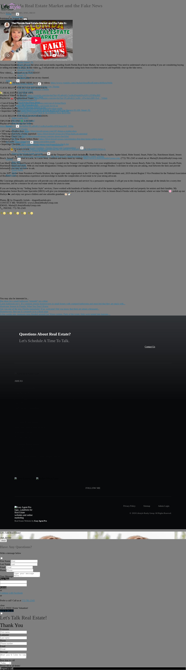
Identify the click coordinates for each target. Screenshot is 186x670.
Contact (9, 159)
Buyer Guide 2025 (20, 131)
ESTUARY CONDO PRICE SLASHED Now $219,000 (43, 113)
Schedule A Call (19, 167)
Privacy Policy (129, 506)
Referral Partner (19, 164)
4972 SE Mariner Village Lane (31, 107)
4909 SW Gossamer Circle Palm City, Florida (38, 86)
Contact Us (150, 346)
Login (14, 139)
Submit (3, 587)
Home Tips (11, 175)
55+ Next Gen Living (16, 142)
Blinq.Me (16, 162)
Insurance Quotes (20, 129)
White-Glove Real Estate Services (27, 153)
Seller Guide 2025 (20, 118)
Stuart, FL (22, 75)
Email (2, 567)
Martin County (24, 65)
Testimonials (17, 17)
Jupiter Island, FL (25, 62)
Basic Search (18, 137)
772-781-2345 (28, 600)
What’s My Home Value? (23, 120)
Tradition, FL (23, 78)
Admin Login (163, 506)
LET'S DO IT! (7, 610)
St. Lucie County (25, 72)
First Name (5, 561)
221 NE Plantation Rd (27, 105)
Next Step (4, 579)
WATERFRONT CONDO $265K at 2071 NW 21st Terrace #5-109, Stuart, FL (54, 110)
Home (8, 14)
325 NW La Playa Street (28, 102)
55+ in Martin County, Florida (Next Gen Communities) (37, 145)
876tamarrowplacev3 (27, 99)
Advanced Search (20, 134)
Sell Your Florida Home (22, 84)
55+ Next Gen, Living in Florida (32, 150)
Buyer (8, 126)
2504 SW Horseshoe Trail (29, 115)
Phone (3, 570)
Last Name (5, 564)
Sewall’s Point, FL (25, 70)
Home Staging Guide (21, 123)
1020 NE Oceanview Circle (30, 97)
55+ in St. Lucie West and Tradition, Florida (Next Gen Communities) (44, 148)
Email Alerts (17, 170)
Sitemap (146, 506)
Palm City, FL (23, 67)
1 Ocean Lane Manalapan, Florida (33, 89)
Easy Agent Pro (40, 521)
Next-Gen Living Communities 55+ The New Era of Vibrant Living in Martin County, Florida (60, 156)
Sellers (9, 80)
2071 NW (22, 94)
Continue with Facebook (11, 593)
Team (14, 172)
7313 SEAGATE (25, 92)
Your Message (6, 576)
